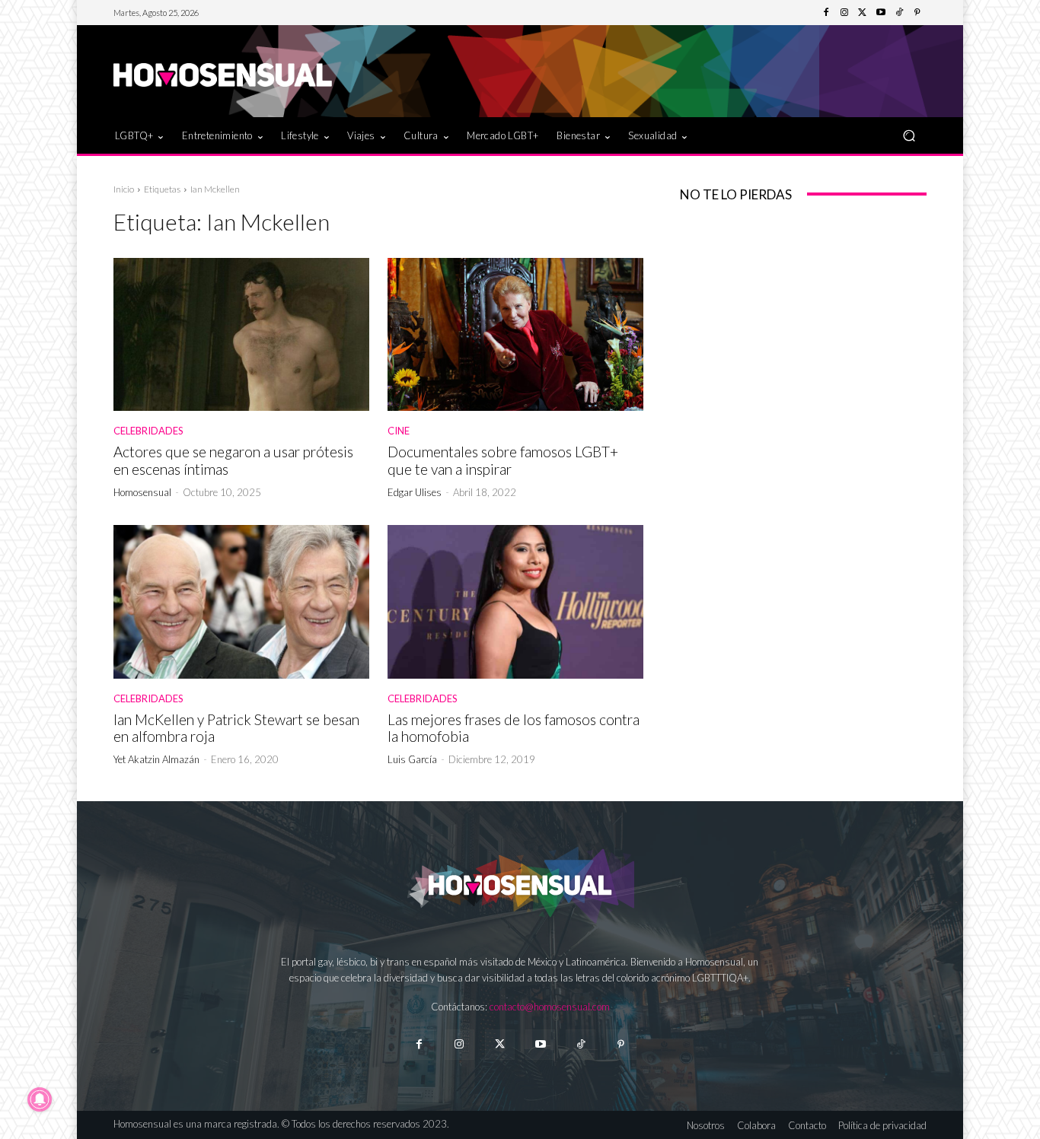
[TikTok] (899, 13)
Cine (399, 431)
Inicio (123, 189)
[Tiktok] (580, 1044)
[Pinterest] (917, 13)
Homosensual (142, 492)
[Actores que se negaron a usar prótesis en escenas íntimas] (241, 335)
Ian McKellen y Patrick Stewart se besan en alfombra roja (236, 728)
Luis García (412, 759)
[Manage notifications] (39, 1099)
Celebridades (148, 431)
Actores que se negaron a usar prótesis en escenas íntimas (233, 460)
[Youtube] (881, 13)
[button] (909, 135)
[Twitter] (862, 13)
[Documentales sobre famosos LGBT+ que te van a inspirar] (515, 335)
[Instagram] (844, 13)
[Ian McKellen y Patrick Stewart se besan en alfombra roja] (241, 602)
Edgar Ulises (415, 492)
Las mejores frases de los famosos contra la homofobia (514, 728)
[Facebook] (826, 13)
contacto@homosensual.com (550, 1007)
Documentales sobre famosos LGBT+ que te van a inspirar (503, 460)
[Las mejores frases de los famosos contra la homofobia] (515, 602)
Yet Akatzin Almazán (156, 759)
